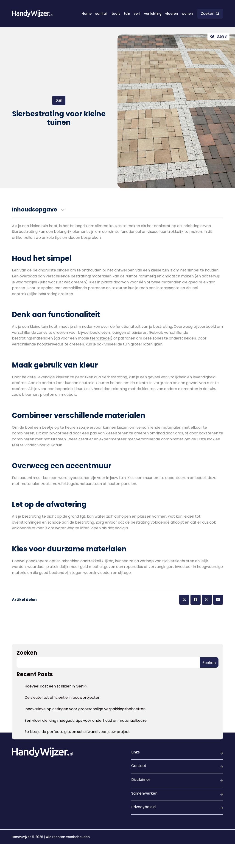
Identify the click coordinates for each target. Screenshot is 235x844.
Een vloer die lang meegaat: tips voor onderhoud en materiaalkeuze (86, 720)
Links (135, 752)
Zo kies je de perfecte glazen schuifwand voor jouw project (77, 731)
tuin (127, 13)
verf (137, 13)
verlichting (153, 13)
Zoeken (27, 652)
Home (87, 13)
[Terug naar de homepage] (32, 13)
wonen (187, 13)
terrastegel (100, 338)
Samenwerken (144, 793)
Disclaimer (140, 779)
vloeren (171, 13)
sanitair (101, 13)
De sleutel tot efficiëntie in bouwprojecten (62, 697)
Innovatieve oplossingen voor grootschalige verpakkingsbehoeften (85, 709)
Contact (138, 765)
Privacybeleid (143, 807)
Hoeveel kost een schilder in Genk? (56, 686)
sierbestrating (114, 377)
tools (116, 13)
